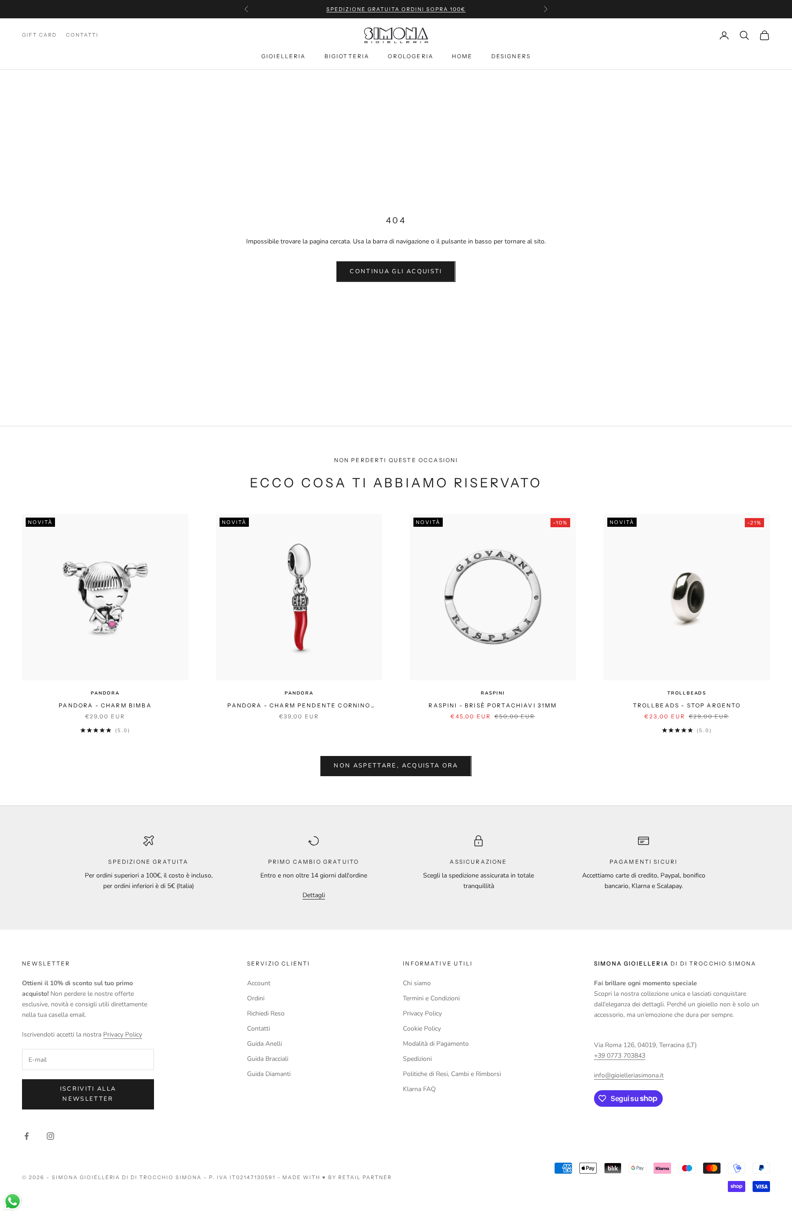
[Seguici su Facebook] (26, 1136)
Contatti (258, 1028)
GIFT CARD (39, 35)
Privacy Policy (122, 1034)
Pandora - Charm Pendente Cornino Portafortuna (298, 706)
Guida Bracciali (267, 1058)
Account (258, 983)
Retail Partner (365, 1177)
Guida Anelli (264, 1043)
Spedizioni (417, 1058)
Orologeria (411, 56)
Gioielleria (283, 56)
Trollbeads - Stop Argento (687, 705)
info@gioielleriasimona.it (629, 1075)
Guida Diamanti (269, 1074)
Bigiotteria (347, 56)
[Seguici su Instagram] (50, 1136)
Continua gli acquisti (396, 271)
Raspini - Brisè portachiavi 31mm (493, 705)
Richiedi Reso (266, 1013)
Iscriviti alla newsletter (88, 1094)
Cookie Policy (422, 1028)
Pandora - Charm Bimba (105, 705)
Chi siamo (417, 983)
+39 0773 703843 (619, 1055)
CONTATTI (82, 35)
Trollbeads (686, 693)
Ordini (255, 998)
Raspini (493, 693)
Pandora (105, 693)
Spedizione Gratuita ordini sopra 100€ (395, 9)
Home (462, 56)
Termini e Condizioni (431, 998)
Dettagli (313, 895)
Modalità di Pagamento (436, 1043)
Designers (511, 56)
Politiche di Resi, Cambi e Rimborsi (452, 1074)
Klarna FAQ (419, 1089)
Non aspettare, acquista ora (396, 766)
